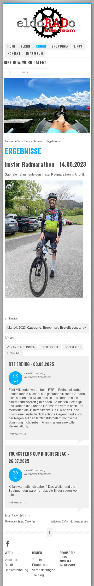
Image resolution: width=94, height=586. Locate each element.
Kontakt (14, 53)
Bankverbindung (16, 570)
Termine (30, 521)
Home (11, 46)
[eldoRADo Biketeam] (47, 37)
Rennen (41, 46)
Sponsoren (60, 46)
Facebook (8, 544)
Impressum (34, 53)
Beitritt (9, 565)
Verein (25, 46)
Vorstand (11, 560)
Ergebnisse (50, 347)
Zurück (13, 318)
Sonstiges (72, 347)
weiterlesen (15, 434)
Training (14, 353)
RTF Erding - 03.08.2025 (31, 364)
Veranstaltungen (21, 347)
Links (78, 46)
